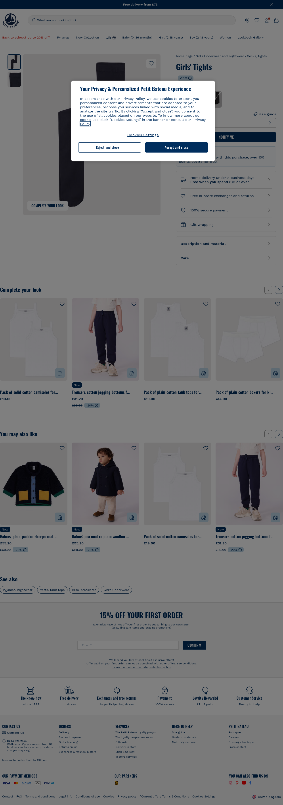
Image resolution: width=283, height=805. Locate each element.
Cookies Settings (143, 135)
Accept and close (176, 147)
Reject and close (107, 147)
